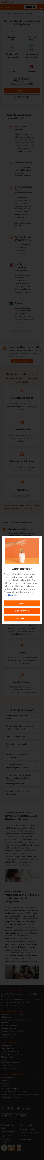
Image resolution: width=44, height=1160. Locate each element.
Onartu (22, 603)
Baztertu (22, 618)
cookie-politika (12, 595)
